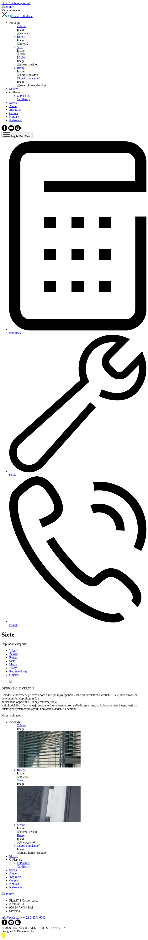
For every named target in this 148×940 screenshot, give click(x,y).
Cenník (13, 113)
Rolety (21, 36)
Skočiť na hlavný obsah (16, 3)
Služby (13, 88)
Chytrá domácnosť (28, 78)
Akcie (13, 106)
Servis (13, 102)
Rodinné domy (18, 671)
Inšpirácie (15, 109)
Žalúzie (21, 26)
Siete (20, 47)
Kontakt (14, 116)
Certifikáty (23, 99)
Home (15, 16)
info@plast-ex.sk (12, 917)
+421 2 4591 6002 (34, 917)
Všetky (13, 650)
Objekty (14, 675)
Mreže (21, 57)
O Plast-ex (23, 95)
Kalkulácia (26, 16)
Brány (20, 68)
